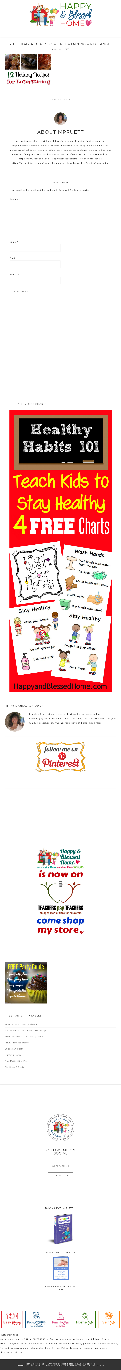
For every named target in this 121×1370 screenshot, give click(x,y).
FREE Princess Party (17, 1042)
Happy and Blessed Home (60, 15)
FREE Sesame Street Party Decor (24, 1036)
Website (14, 274)
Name (14, 242)
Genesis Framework (70, 1365)
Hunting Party (13, 1055)
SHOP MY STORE (60, 1176)
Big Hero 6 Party (14, 1067)
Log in (100, 1365)
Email (14, 258)
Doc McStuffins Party (17, 1061)
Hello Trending (46, 1365)
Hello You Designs (85, 1364)
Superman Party (14, 1048)
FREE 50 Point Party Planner (22, 1024)
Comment (16, 199)
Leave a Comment (60, 100)
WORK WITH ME (60, 1166)
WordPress (89, 1365)
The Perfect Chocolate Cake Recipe (26, 1030)
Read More (95, 723)
